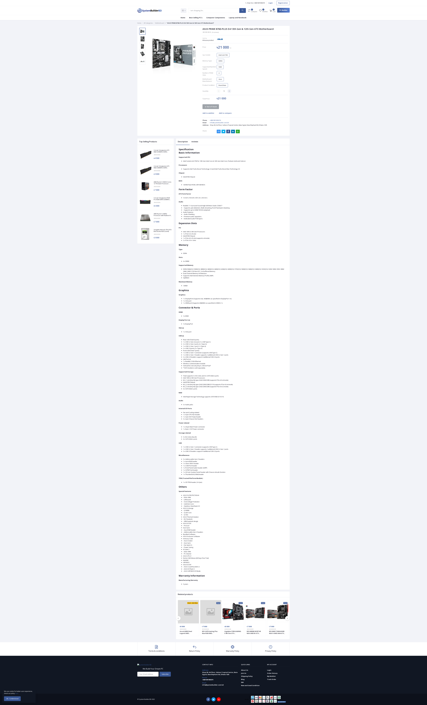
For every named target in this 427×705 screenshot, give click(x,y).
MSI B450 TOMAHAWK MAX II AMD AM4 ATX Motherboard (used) (276, 632)
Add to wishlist (208, 113)
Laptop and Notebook (237, 18)
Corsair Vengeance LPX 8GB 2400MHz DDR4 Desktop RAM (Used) (161, 167)
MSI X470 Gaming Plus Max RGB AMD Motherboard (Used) (210, 632)
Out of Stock (211, 107)
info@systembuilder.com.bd (219, 123)
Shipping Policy (247, 676)
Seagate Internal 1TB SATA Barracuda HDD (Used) (162, 230)
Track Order (271, 679)
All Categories (148, 23)
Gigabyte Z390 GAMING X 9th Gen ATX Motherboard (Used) (232, 632)
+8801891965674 (215, 120)
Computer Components (215, 18)
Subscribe (165, 674)
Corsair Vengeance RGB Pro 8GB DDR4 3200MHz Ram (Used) (162, 199)
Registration (283, 3)
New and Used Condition (250, 685)
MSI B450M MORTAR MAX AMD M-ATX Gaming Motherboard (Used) (254, 632)
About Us (244, 670)
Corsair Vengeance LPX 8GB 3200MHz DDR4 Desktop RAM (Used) (161, 151)
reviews (194, 141)
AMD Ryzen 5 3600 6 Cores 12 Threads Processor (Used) (162, 183)
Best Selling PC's (195, 18)
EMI (242, 682)
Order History (272, 673)
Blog (243, 679)
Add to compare (225, 113)
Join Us (243, 673)
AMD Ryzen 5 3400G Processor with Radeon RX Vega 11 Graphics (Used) (162, 214)
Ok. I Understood (12, 699)
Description (183, 141)
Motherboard (159, 23)
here (17, 693)
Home (183, 18)
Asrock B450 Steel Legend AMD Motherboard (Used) (187, 632)
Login (270, 3)
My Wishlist (271, 676)
